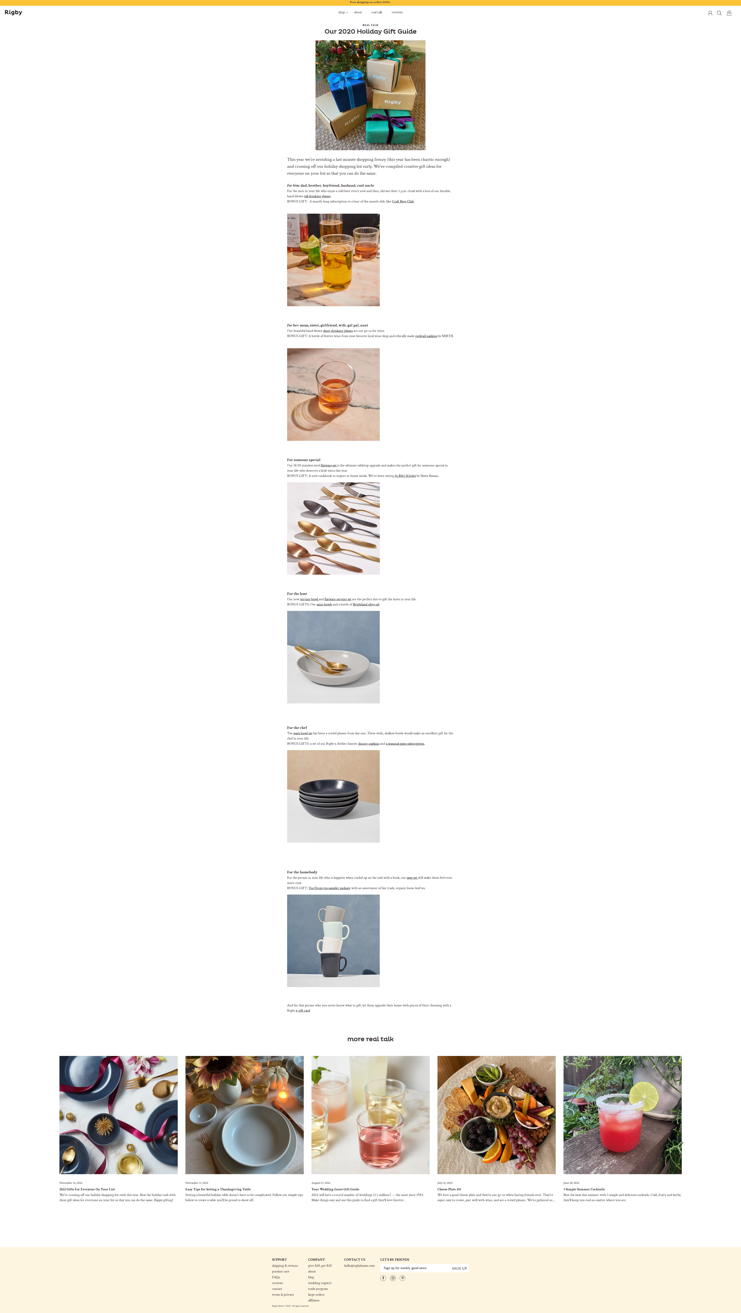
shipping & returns (285, 1266)
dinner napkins (368, 743)
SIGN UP (459, 1268)
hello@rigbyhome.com (359, 1266)
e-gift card (303, 1010)
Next (681, 1143)
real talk (376, 12)
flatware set (329, 465)
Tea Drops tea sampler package (329, 888)
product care (280, 1271)
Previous (59, 1143)
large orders (316, 1295)
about (358, 12)
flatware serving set (338, 599)
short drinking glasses (338, 331)
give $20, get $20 (320, 1266)
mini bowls (324, 604)
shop (341, 12)
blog (311, 1277)
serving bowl (309, 599)
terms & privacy (283, 1295)
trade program (318, 1289)
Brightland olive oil (366, 604)
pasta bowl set (303, 733)
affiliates (313, 1300)
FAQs (276, 1277)
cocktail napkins (426, 336)
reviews (397, 12)
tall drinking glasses (317, 196)
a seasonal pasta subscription (405, 743)
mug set (412, 877)
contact (277, 1289)
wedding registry (320, 1283)
